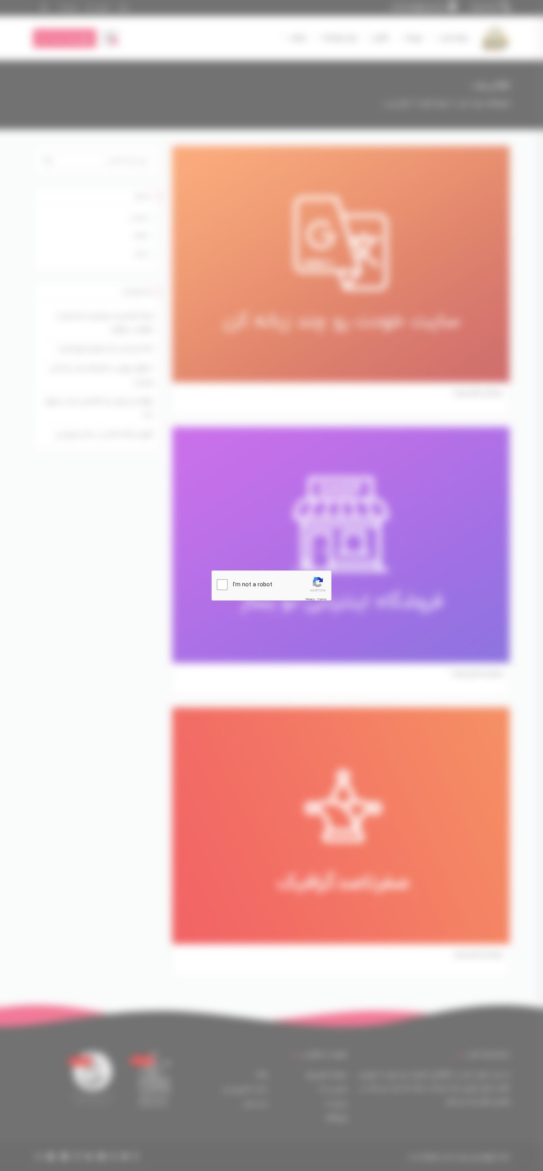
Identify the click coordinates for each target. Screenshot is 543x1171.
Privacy (310, 599)
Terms (322, 599)
